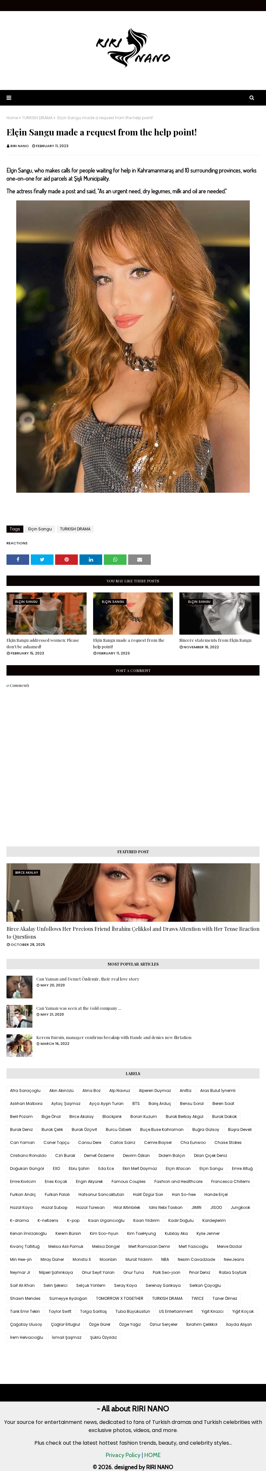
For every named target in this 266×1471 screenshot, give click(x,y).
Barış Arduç (160, 1103)
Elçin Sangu (40, 529)
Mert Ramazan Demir (149, 1246)
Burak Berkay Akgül (184, 1116)
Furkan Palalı (57, 1194)
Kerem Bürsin (68, 1233)
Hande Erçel (216, 1194)
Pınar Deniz (199, 1272)
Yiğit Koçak (243, 1311)
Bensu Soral (192, 1103)
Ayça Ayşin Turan (106, 1103)
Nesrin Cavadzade (196, 1259)
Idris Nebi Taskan (166, 1207)
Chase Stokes (228, 1142)
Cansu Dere (89, 1142)
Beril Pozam (21, 1116)
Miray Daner (52, 1259)
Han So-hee (184, 1194)
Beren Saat (223, 1103)
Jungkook (240, 1207)
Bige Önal (51, 1116)
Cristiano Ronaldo (28, 1155)
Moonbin (108, 1259)
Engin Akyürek (89, 1181)
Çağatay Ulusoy (26, 1324)
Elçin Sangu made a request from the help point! (128, 643)
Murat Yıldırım (139, 1259)
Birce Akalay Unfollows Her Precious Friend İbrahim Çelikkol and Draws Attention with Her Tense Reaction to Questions (133, 932)
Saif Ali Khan (22, 1285)
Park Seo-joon (166, 1272)
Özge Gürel (99, 1324)
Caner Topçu (56, 1142)
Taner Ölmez (224, 1298)
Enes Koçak (56, 1181)
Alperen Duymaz (155, 1090)
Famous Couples (129, 1181)
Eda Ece (106, 1168)
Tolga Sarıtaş (93, 1311)
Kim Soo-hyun (104, 1233)
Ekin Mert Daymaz (140, 1168)
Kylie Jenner (208, 1233)
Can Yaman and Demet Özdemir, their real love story (87, 979)
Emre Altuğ (242, 1168)
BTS (136, 1103)
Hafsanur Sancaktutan (101, 1194)
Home (12, 117)
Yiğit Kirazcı (212, 1311)
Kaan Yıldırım (146, 1220)
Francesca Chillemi (230, 1181)
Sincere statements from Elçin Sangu (215, 640)
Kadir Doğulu (181, 1220)
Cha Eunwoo (193, 1142)
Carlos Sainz (122, 1142)
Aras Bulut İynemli (218, 1090)
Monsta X (82, 1259)
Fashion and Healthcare (178, 1181)
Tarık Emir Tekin (25, 1311)
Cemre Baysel (158, 1142)
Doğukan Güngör (27, 1168)
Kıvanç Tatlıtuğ (25, 1246)
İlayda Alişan (239, 1324)
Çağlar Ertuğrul (65, 1324)
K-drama (19, 1220)
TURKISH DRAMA (37, 117)
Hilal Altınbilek (127, 1207)
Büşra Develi (240, 1129)
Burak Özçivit (84, 1129)
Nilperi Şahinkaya (56, 1272)
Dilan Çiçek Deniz (210, 1155)
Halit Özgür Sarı (148, 1194)
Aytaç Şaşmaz (65, 1103)
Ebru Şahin (79, 1168)
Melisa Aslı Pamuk (65, 1246)
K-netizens (48, 1220)
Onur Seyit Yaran (98, 1272)
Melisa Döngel (106, 1246)
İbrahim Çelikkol (201, 1324)
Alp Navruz (119, 1090)
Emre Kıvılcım (23, 1181)
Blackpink (112, 1116)
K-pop (73, 1220)
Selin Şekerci (55, 1285)
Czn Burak (65, 1155)
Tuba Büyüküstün (132, 1311)
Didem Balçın (172, 1155)
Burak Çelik (52, 1129)
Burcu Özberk (118, 1129)
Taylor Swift (60, 1311)
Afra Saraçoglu (25, 1090)
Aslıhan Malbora (26, 1103)
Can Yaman (22, 1142)
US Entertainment (176, 1311)
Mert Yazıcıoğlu (193, 1246)
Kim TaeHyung (141, 1233)
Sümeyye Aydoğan (68, 1298)
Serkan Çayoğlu (205, 1285)
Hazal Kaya (21, 1207)
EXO (56, 1168)
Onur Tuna (133, 1272)
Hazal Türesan (90, 1207)
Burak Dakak (224, 1116)
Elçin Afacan (178, 1168)
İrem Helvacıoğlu (26, 1337)
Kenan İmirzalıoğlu (28, 1233)
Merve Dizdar (229, 1246)
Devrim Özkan (136, 1155)
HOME (152, 1455)
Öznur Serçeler (163, 1324)
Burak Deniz (21, 1129)
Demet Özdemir (99, 1155)
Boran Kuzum (143, 1116)
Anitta (185, 1090)
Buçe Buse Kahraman (162, 1129)
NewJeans (234, 1259)
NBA (165, 1259)
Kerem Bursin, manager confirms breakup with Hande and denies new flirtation (113, 1037)
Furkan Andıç (23, 1194)
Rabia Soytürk (233, 1272)
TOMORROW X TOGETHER (119, 1298)
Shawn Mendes (25, 1298)
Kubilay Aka (176, 1233)
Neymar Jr (20, 1272)
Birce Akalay (81, 1116)
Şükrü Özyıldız (103, 1337)
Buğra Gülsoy (205, 1129)
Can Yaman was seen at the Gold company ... (78, 1008)
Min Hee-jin (21, 1259)
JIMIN (196, 1207)
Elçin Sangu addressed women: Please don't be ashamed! (42, 643)
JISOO (216, 1207)
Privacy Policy (123, 1455)
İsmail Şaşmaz (66, 1337)
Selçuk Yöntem (90, 1285)
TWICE (197, 1298)
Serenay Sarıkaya (163, 1285)
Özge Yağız (130, 1324)
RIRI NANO (19, 145)
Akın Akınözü (61, 1090)
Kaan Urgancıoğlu (106, 1220)
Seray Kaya (125, 1285)
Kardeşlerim (214, 1220)
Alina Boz (91, 1090)
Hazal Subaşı (54, 1207)
